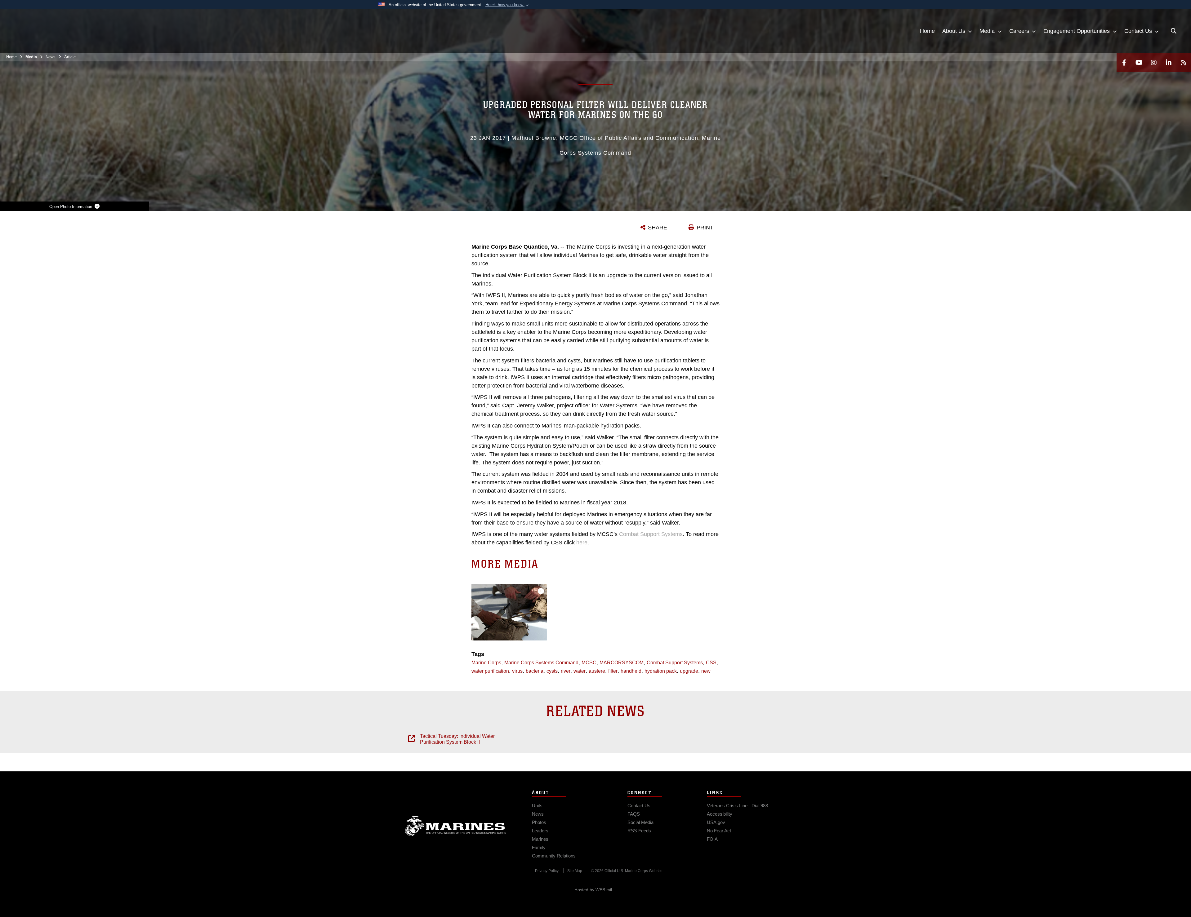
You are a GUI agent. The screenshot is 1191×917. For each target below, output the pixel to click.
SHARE (657, 227)
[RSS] (1183, 62)
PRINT (705, 227)
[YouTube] (1138, 62)
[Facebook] (1124, 62)
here (581, 542)
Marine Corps (455, 825)
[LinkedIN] (1168, 62)
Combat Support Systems (651, 534)
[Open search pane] (1173, 31)
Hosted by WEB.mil (593, 889)
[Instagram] (1153, 62)
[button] (507, 5)
